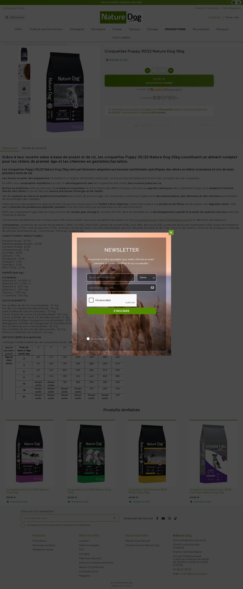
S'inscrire (121, 311)
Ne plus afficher (99, 339)
